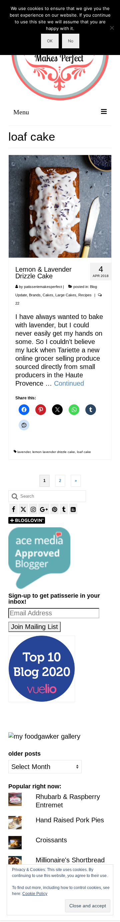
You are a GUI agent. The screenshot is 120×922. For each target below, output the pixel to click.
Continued (69, 383)
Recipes (85, 295)
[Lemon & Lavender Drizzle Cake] (60, 205)
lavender (23, 452)
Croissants (51, 840)
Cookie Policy (34, 893)
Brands (35, 295)
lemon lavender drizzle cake (53, 452)
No (70, 40)
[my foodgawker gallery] (44, 736)
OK (50, 40)
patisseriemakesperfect (43, 287)
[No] (111, 27)
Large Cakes (65, 295)
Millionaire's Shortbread (70, 860)
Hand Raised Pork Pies (70, 820)
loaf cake (84, 452)
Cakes (48, 295)
